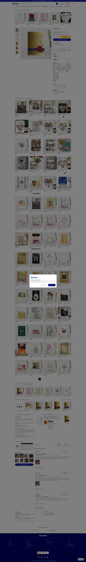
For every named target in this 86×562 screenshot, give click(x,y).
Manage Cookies (44, 285)
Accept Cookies (52, 285)
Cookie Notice (43, 281)
